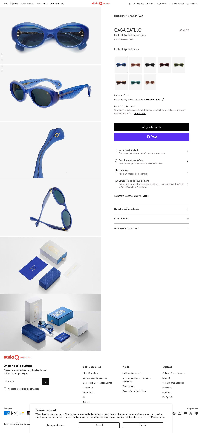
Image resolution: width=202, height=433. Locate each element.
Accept (99, 425)
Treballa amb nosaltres (173, 383)
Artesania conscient (126, 228)
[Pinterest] (196, 413)
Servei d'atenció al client (134, 391)
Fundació (166, 392)
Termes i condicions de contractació (21, 424)
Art (84, 397)
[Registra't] (45, 381)
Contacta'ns (128, 386)
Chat (146, 195)
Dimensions (121, 218)
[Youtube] (185, 413)
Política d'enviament (132, 373)
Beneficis (166, 387)
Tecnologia (88, 392)
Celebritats (88, 387)
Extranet (166, 378)
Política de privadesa (29, 389)
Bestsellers (119, 16)
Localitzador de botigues (95, 378)
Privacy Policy (158, 417)
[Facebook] (174, 413)
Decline (143, 425)
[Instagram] (179, 413)
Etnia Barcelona (90, 373)
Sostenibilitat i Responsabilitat (97, 383)
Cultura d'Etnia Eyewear (173, 373)
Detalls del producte (126, 208)
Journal (86, 402)
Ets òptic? (167, 397)
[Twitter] (191, 413)
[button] (151, 99)
